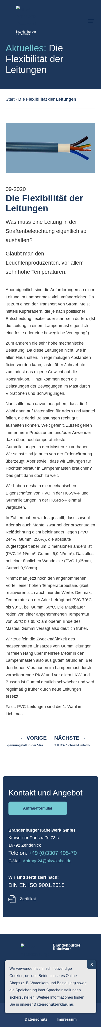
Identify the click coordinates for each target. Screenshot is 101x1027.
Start (10, 99)
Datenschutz (36, 1019)
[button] (90, 20)
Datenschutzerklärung (53, 1004)
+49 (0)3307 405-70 (53, 853)
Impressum (67, 1019)
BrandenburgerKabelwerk (26, 33)
